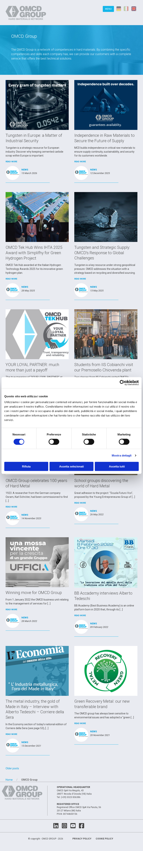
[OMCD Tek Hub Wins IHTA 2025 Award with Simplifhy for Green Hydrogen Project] (37, 216)
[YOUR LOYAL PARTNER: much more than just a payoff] (37, 334)
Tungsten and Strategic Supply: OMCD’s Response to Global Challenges (102, 253)
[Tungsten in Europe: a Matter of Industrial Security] (37, 104)
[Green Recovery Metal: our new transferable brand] (105, 670)
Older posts (12, 768)
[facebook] (81, 825)
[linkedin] (55, 825)
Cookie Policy (104, 838)
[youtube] (73, 825)
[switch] (54, 442)
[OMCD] (26, 12)
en (134, 8)
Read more (11, 161)
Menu (108, 9)
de (119, 8)
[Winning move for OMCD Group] (37, 562)
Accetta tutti (117, 466)
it (127, 8)
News (24, 169)
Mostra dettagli (122, 455)
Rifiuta (26, 466)
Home (9, 779)
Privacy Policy (81, 838)
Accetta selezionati (71, 466)
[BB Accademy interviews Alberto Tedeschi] (105, 562)
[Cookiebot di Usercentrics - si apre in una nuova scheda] (122, 382)
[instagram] (64, 825)
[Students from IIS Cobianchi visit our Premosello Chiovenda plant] (105, 334)
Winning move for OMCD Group (34, 592)
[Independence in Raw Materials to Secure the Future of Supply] (105, 104)
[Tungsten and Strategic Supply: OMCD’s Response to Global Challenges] (105, 216)
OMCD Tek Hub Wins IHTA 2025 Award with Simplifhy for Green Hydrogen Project (34, 253)
